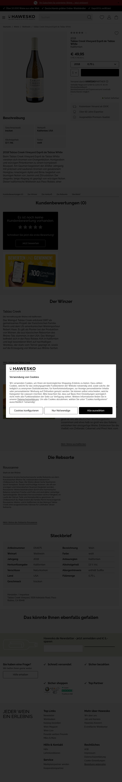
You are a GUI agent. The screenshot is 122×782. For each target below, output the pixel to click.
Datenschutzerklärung (28, 399)
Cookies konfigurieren (26, 410)
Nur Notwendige (61, 410)
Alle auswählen (95, 410)
